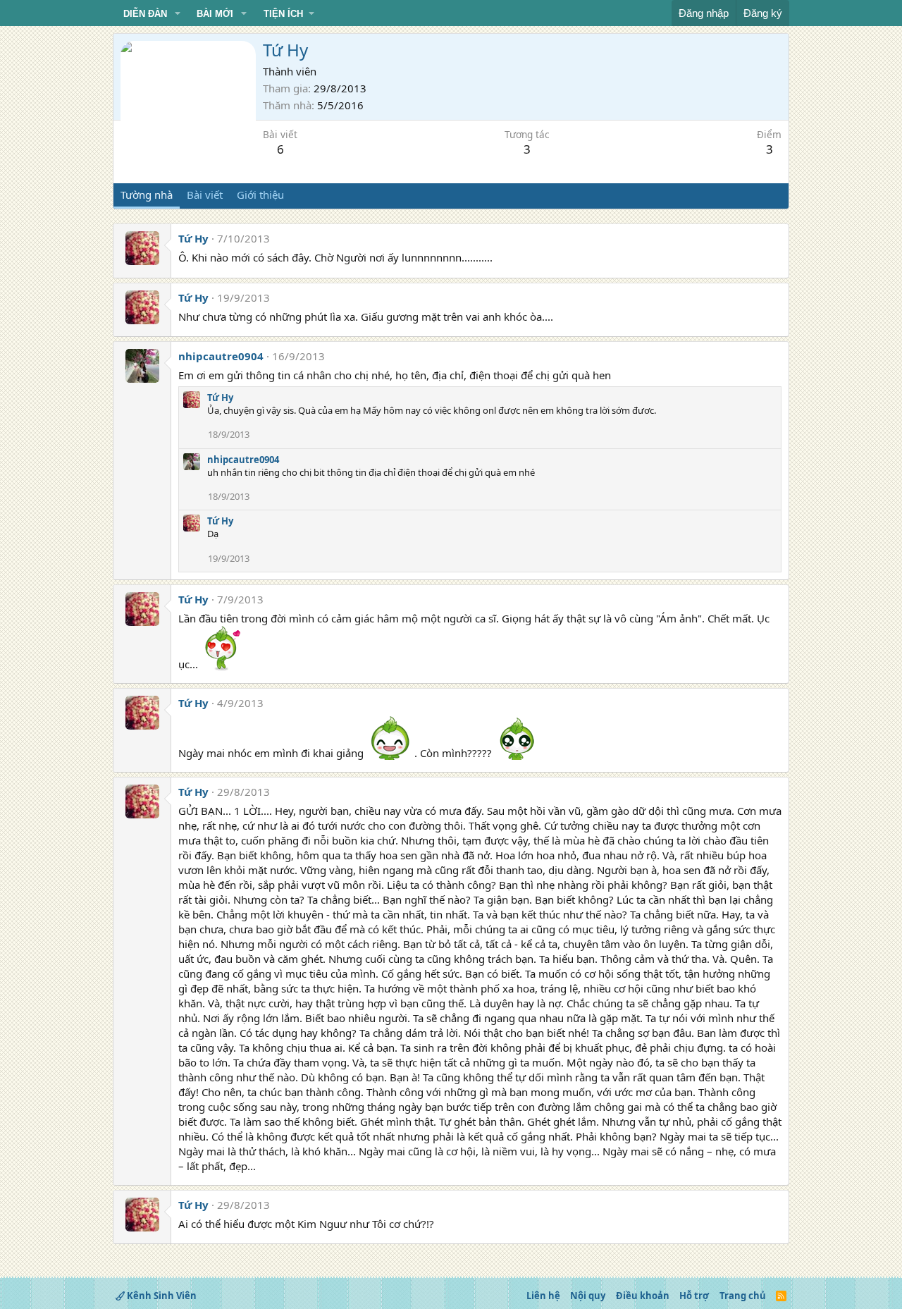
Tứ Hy (193, 238)
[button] (177, 14)
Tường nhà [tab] (147, 195)
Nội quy (587, 1295)
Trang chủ (742, 1295)
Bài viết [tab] (205, 195)
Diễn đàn (145, 13)
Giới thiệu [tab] (260, 195)
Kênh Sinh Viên (161, 1295)
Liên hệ (543, 1295)
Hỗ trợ (694, 1295)
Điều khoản (642, 1295)
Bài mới (215, 13)
